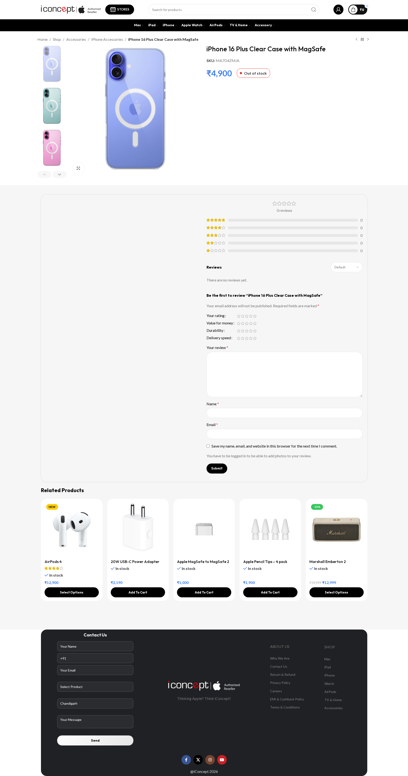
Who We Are (279, 658)
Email (212, 424)
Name (213, 403)
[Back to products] (362, 39)
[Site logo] (71, 9)
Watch (329, 684)
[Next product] (368, 39)
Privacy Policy (280, 683)
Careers (276, 691)
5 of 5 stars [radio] (255, 316)
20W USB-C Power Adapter (135, 561)
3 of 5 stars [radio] (247, 316)
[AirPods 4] (72, 529)
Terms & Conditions (285, 707)
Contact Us (278, 666)
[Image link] (204, 685)
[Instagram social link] (210, 760)
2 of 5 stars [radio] (243, 316)
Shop (57, 39)
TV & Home (333, 700)
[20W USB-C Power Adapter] (138, 529)
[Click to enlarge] (78, 168)
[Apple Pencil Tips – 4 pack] (270, 529)
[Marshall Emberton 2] (336, 529)
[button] (44, 174)
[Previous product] (356, 39)
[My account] (338, 9)
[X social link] (198, 760)
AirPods (330, 692)
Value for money (220, 323)
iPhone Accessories (107, 39)
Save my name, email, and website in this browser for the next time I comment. (274, 446)
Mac (327, 659)
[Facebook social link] (186, 760)
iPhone (329, 675)
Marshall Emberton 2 (327, 561)
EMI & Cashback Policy (287, 699)
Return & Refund (282, 674)
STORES (123, 9)
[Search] (313, 9)
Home (42, 39)
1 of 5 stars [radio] (239, 316)
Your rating (216, 316)
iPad (327, 667)
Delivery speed (219, 338)
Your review (217, 347)
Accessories (76, 39)
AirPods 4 (53, 561)
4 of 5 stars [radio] (251, 316)
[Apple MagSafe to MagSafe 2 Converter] (204, 529)
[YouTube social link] (222, 760)
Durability (215, 330)
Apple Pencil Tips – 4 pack (265, 561)
